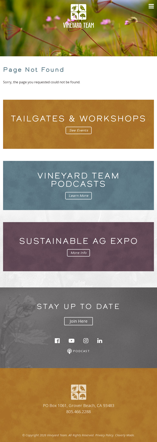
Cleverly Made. (125, 435)
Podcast (81, 351)
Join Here (78, 321)
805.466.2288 (78, 411)
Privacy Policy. (104, 435)
